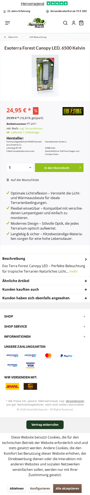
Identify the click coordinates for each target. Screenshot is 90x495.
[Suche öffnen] (65, 23)
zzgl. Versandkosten (31, 128)
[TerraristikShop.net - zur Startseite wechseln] (37, 23)
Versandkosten (75, 401)
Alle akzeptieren (67, 488)
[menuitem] (83, 22)
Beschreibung (13, 258)
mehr (73, 271)
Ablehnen (17, 488)
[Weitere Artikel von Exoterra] (73, 111)
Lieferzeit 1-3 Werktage (25, 132)
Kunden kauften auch (20, 289)
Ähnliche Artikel (15, 280)
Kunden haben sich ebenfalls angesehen (36, 298)
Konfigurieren (40, 488)
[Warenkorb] (83, 22)
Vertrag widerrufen (45, 424)
